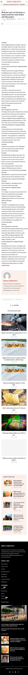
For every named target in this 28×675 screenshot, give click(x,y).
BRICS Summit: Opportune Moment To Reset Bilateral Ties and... (17, 649)
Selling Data (4, 581)
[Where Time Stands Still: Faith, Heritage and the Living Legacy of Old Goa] (7, 517)
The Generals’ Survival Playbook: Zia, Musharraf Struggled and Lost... (17, 658)
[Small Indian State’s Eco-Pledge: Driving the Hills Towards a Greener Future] (7, 528)
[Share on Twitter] (12, 305)
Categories (4, 585)
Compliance (4, 574)
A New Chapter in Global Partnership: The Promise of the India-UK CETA (12, 625)
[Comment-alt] (18, 672)
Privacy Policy (4, 564)
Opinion (3, 588)
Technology (4, 598)
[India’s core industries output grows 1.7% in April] (14, 322)
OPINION (5, 4)
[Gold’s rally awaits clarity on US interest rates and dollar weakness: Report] (14, 397)
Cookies (3, 569)
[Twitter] (10, 672)
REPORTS (16, 4)
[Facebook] (15, 672)
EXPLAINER (11, 4)
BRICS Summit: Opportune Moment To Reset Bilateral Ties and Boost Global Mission (19, 494)
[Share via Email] (17, 305)
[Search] (26, 1)
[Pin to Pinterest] (14, 305)
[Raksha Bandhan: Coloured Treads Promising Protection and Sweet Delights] (7, 483)
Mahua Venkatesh (11, 19)
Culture (3, 596)
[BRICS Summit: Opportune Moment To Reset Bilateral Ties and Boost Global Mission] (7, 494)
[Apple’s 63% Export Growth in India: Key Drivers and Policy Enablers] (14, 613)
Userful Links (5, 561)
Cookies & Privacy (5, 579)
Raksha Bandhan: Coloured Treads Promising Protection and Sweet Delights (19, 483)
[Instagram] (13, 672)
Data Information (5, 571)
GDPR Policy (4, 576)
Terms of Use (4, 566)
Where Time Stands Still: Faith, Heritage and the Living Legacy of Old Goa (19, 517)
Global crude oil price (7, 299)
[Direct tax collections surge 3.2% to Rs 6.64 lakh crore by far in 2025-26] (14, 372)
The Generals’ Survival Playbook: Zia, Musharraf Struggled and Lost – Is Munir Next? (19, 505)
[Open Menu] (1, 1)
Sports (2, 593)
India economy (18, 299)
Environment (4, 591)
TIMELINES (22, 4)
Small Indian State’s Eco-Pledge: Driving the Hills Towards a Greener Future (18, 528)
